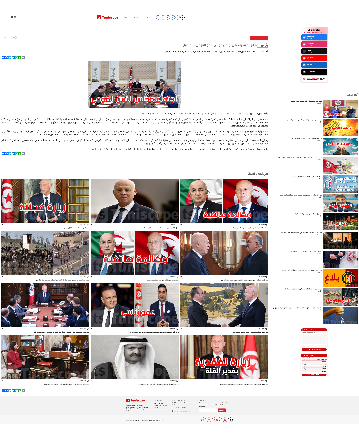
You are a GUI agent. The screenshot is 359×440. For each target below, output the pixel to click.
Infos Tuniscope (158, 403)
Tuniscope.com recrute (160, 405)
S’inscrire (221, 410)
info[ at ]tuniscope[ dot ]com (182, 411)
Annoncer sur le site (159, 410)
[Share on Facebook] (181, 224)
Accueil (264, 38)
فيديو (136, 17)
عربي (147, 17)
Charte (156, 407)
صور (125, 17)
